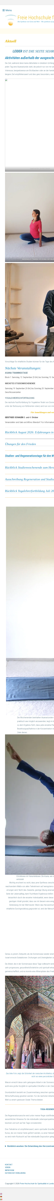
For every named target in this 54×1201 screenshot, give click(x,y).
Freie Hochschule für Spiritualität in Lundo (37, 1183)
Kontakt (9, 1165)
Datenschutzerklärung (15, 1173)
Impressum (9, 1170)
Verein (7, 1167)
